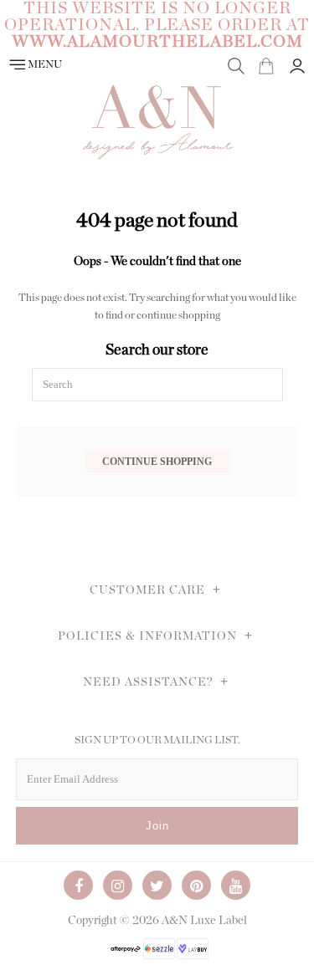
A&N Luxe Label (204, 921)
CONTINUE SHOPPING (157, 461)
